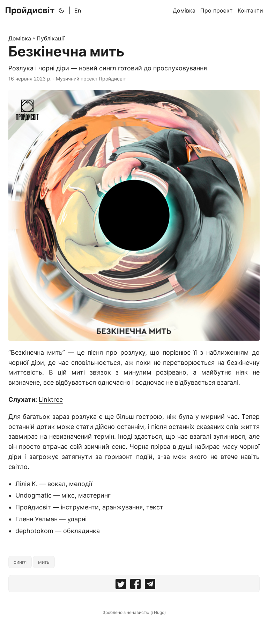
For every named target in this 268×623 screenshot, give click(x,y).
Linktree (51, 399)
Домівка (19, 38)
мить (44, 562)
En (77, 10)
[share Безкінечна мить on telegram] (150, 585)
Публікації (51, 38)
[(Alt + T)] (61, 10)
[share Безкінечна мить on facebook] (135, 585)
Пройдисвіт (29, 10)
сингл (20, 562)
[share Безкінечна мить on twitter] (121, 585)
